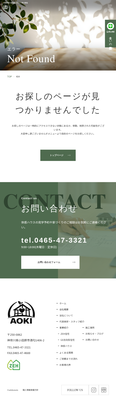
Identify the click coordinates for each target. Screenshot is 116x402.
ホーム (62, 303)
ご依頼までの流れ (68, 358)
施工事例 (89, 327)
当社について (66, 315)
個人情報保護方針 (30, 389)
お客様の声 (65, 364)
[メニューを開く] (110, 6)
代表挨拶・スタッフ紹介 (71, 321)
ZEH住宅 (65, 333)
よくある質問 (66, 352)
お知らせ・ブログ (94, 333)
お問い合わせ (92, 339)
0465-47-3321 (60, 240)
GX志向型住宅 (68, 339)
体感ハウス (66, 346)
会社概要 (63, 309)
